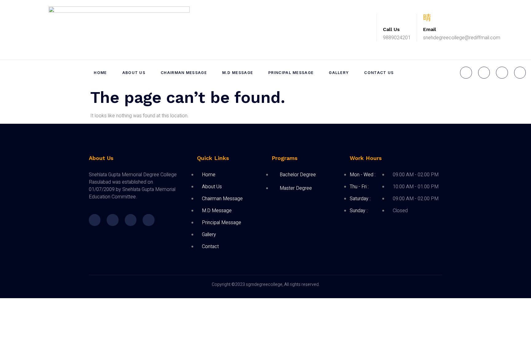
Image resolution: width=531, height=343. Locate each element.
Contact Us (379, 72)
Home (100, 72)
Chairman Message (184, 72)
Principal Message (290, 72)
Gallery (339, 72)
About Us (133, 72)
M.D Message (237, 72)
